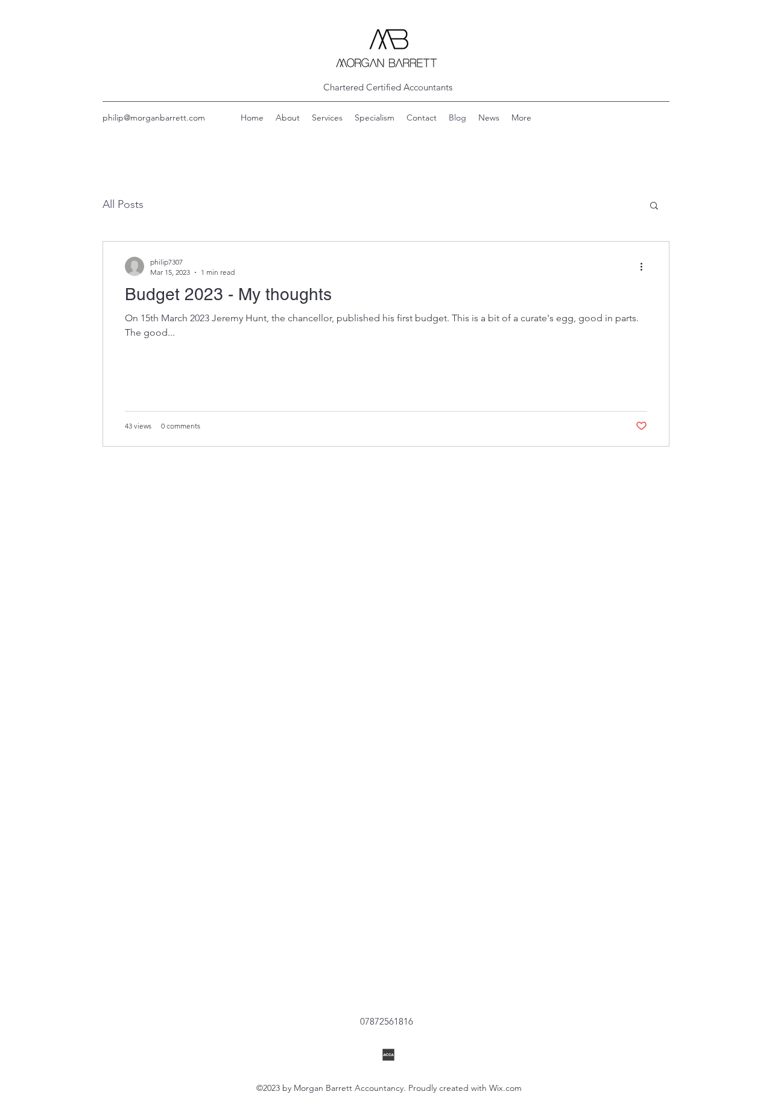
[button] (654, 206)
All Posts (123, 204)
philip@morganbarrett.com (154, 117)
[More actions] (645, 266)
